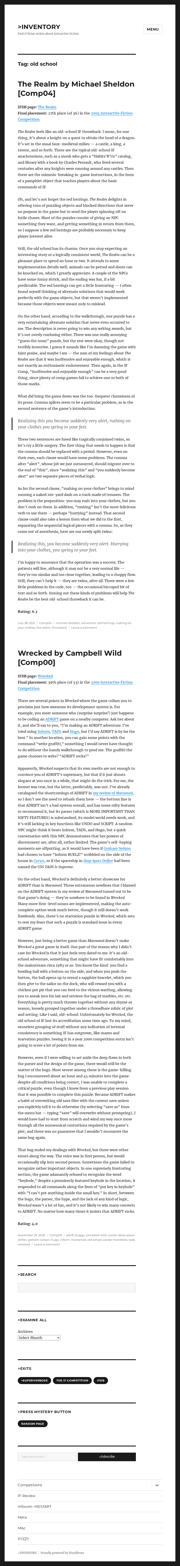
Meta (22, 1517)
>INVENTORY (39, 27)
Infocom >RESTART (34, 1506)
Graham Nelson (117, 848)
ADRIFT (52, 719)
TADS (56, 731)
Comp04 (45, 623)
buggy (80, 1235)
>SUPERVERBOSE (34, 1380)
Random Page (32, 1423)
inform (65, 1239)
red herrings (106, 623)
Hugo (74, 731)
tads (132, 1239)
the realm (43, 627)
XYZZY (23, 1539)
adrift (70, 1235)
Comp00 (55, 1235)
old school (88, 623)
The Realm (47, 107)
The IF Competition (72, 1380)
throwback (59, 627)
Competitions (30, 1485)
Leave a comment (84, 627)
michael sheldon (68, 623)
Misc (22, 1528)
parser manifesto (115, 1239)
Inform (44, 731)
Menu (153, 29)
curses (112, 1235)
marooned (78, 1239)
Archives (25, 1331)
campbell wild (96, 1235)
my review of (113, 793)
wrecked (24, 1244)
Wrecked (45, 676)
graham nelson (39, 1239)
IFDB (100, 1380)
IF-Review (26, 1496)
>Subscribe (107, 1457)
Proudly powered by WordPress (62, 1553)
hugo (55, 1239)
